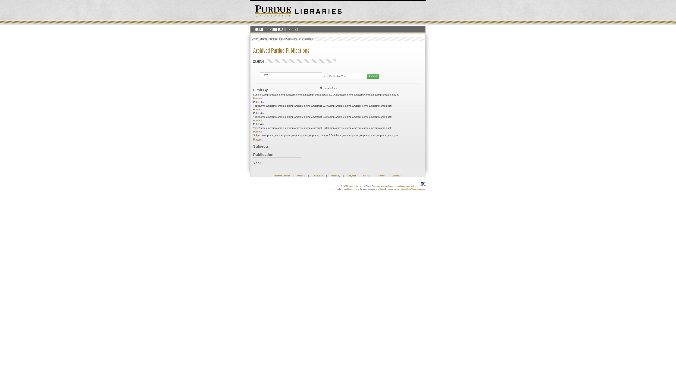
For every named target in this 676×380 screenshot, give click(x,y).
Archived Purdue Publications (283, 39)
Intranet (381, 176)
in (325, 76)
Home (259, 29)
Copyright (352, 176)
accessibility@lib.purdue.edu (413, 189)
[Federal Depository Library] (423, 184)
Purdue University (354, 186)
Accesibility (335, 176)
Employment (318, 176)
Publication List (284, 29)
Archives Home (259, 39)
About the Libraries (282, 176)
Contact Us (397, 176)
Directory (301, 176)
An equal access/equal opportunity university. (400, 186)
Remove (257, 98)
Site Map (367, 176)
